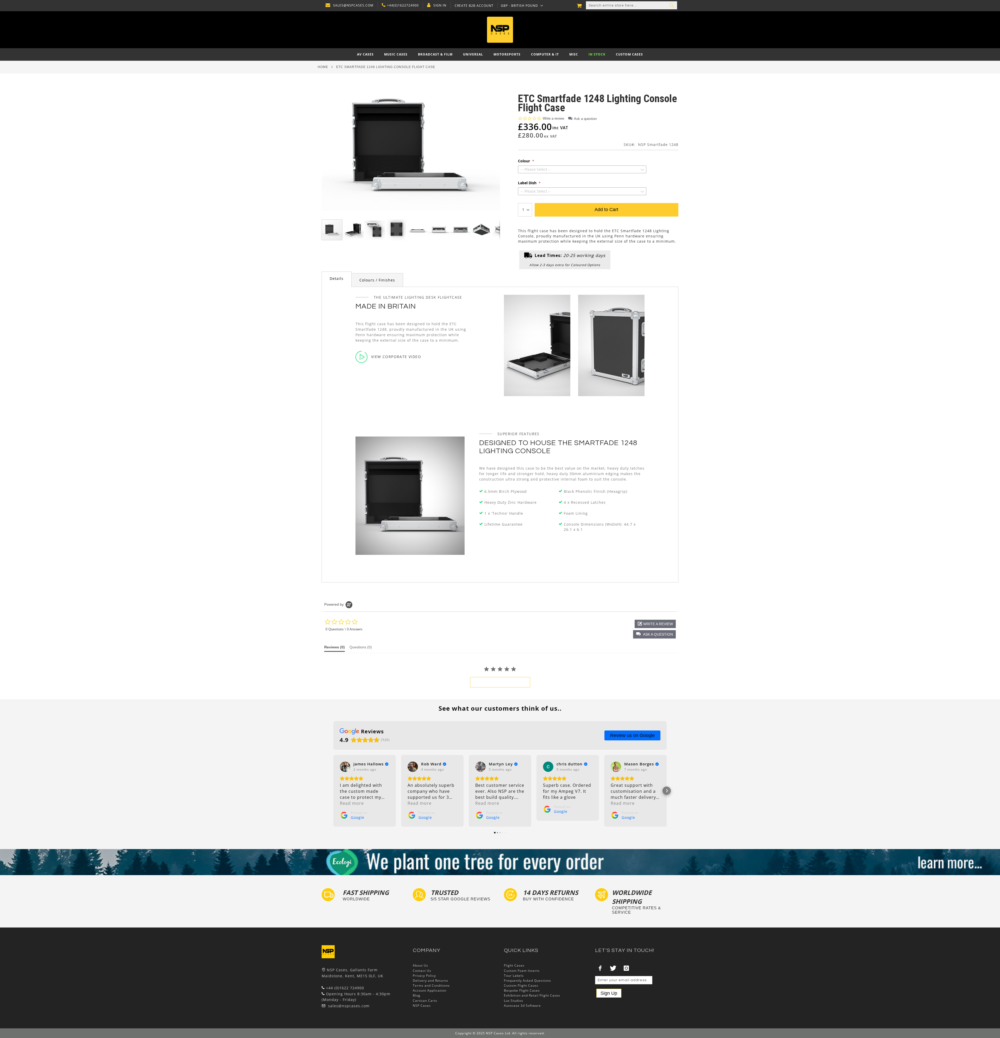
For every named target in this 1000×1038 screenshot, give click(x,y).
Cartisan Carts (425, 1000)
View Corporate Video (396, 356)
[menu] (500, 54)
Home (323, 67)
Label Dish (528, 183)
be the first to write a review (500, 682)
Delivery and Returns (430, 980)
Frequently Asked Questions (527, 980)
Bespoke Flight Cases (522, 990)
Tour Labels (514, 975)
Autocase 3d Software (522, 1005)
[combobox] (631, 5)
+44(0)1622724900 (403, 5)
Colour (524, 161)
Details (336, 278)
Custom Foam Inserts (522, 970)
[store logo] (500, 30)
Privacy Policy (424, 975)
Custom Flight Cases (521, 985)
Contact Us (422, 970)
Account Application (429, 990)
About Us (420, 965)
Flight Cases (514, 965)
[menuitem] (365, 54)
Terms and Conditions (431, 985)
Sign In (439, 5)
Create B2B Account (474, 6)
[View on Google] (345, 766)
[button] (522, 5)
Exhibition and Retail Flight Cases (532, 995)
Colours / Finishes (377, 280)
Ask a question (585, 119)
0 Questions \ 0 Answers (344, 629)
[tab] (337, 279)
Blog (416, 995)
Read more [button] (352, 803)
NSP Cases (422, 1005)
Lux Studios (513, 1000)
